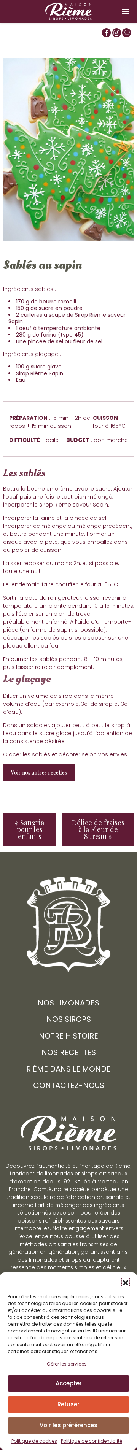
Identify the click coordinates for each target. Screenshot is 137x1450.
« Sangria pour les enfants (29, 829)
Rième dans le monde (68, 1069)
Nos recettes (68, 1052)
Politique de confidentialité (91, 1441)
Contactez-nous (68, 1085)
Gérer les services (67, 1364)
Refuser (68, 1404)
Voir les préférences (68, 1425)
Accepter (69, 1383)
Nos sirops (68, 1019)
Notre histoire (68, 1036)
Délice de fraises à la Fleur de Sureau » (98, 829)
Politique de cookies (34, 1441)
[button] (125, 1282)
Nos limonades (68, 1002)
